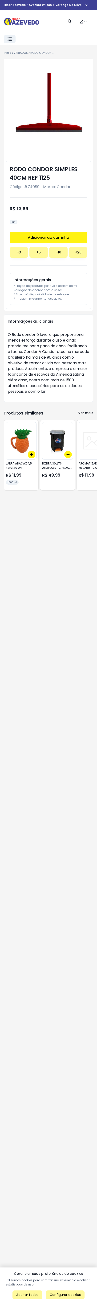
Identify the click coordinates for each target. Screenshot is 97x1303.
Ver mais (85, 412)
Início (7, 53)
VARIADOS (21, 53)
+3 (19, 252)
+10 (58, 252)
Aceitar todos (27, 1294)
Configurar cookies (65, 1294)
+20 (78, 252)
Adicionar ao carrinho (48, 237)
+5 (38, 252)
